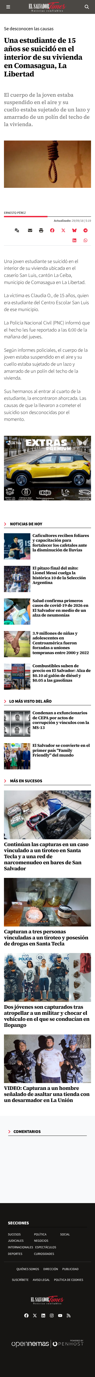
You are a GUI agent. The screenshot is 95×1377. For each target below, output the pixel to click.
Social (65, 1234)
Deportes (15, 1254)
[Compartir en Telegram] (85, 230)
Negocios (41, 1241)
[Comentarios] (18, 230)
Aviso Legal (41, 1280)
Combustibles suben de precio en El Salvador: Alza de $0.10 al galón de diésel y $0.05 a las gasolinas (61, 673)
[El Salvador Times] (47, 7)
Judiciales (15, 1241)
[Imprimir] (41, 230)
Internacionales (20, 1247)
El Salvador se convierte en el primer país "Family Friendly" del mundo (61, 750)
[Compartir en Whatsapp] (85, 240)
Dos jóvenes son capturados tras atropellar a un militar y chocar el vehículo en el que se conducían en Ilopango (46, 1016)
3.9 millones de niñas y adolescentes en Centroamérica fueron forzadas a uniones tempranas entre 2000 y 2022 (60, 643)
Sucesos (14, 1234)
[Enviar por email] (30, 230)
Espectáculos (45, 1247)
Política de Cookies (68, 1280)
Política (40, 1234)
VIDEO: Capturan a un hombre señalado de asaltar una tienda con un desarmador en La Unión (46, 1094)
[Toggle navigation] (8, 7)
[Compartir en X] (63, 230)
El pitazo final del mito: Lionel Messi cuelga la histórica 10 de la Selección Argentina (59, 575)
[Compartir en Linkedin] (74, 240)
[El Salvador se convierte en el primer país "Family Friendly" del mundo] (17, 756)
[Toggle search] (87, 7)
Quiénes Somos (27, 1269)
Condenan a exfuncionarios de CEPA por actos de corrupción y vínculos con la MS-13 (60, 720)
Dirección (50, 1269)
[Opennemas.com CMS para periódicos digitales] (47, 1349)
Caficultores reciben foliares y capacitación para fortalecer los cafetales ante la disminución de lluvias (60, 543)
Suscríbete (20, 1280)
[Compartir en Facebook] (52, 230)
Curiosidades (44, 1254)
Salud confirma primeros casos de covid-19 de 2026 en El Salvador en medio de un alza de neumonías (60, 608)
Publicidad (70, 1269)
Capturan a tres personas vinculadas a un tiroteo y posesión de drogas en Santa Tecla (46, 937)
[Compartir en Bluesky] (74, 230)
